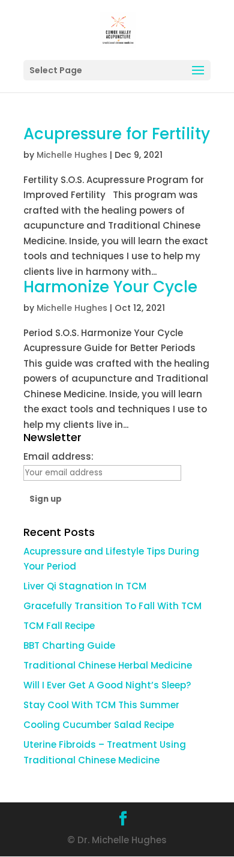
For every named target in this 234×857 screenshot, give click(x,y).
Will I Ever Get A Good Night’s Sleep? (107, 685)
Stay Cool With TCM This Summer (101, 705)
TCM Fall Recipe (59, 625)
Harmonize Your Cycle (110, 287)
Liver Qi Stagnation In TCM (84, 586)
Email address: (58, 456)
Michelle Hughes (72, 155)
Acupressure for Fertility (116, 134)
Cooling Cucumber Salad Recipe (98, 724)
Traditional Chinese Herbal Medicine (107, 665)
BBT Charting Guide (69, 645)
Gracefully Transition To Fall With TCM (112, 606)
